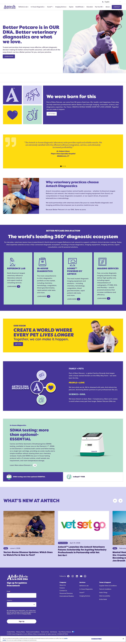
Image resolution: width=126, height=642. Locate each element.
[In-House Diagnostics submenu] (44, 6)
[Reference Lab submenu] (28, 6)
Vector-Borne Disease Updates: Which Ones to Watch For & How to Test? (28, 553)
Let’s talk (51, 113)
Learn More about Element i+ (21, 465)
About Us (63, 585)
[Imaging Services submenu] (66, 6)
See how (18, 344)
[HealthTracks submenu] (84, 6)
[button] (12, 162)
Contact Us (63, 591)
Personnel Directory (66, 593)
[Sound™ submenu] (52, 6)
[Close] (123, 639)
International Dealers (67, 596)
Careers (62, 588)
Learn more (8, 56)
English (107, 2)
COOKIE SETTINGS (62, 634)
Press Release (63, 543)
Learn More (11, 286)
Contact (116, 7)
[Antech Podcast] (85, 576)
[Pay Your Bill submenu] (103, 6)
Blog (5, 548)
